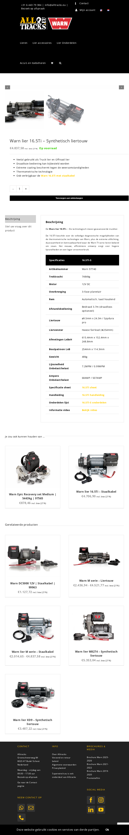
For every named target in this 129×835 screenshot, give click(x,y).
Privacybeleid (59, 768)
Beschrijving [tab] (12, 218)
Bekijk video (89, 410)
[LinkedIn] (91, 810)
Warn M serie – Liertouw (96, 580)
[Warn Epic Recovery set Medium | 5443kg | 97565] (32, 448)
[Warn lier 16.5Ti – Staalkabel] (96, 448)
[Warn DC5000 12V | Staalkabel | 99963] (32, 537)
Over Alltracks (59, 754)
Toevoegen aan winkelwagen (69, 198)
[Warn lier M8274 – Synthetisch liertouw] (96, 607)
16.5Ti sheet (89, 387)
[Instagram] (101, 800)
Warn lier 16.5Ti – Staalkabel (96, 491)
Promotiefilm (93, 778)
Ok (107, 829)
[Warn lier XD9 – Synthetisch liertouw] (32, 676)
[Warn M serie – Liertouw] (96, 537)
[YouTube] (101, 810)
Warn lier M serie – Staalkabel (33, 652)
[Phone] (21, 818)
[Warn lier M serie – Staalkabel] (32, 607)
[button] (60, 63)
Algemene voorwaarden (64, 764)
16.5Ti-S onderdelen (94, 402)
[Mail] (31, 808)
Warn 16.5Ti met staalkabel (58, 175)
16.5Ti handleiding (93, 395)
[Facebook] (91, 800)
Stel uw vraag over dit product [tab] (18, 228)
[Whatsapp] (21, 808)
